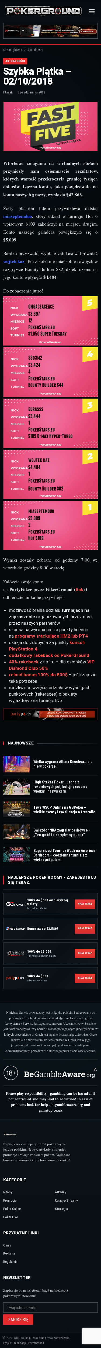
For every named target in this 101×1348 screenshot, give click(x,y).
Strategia (61, 1209)
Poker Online (12, 1209)
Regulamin (10, 1262)
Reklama (9, 1253)
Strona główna (12, 50)
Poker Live (10, 1217)
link (79, 589)
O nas (7, 1245)
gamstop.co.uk (50, 1110)
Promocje (9, 1200)
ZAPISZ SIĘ (18, 1319)
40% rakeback (24, 661)
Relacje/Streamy (66, 1200)
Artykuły (60, 1192)
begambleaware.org (67, 1104)
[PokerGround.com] (43, 11)
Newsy (7, 1192)
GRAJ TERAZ (85, 903)
